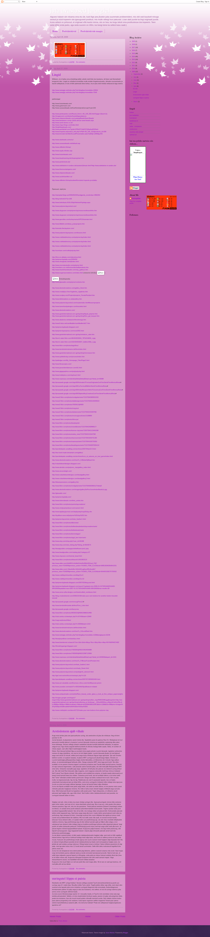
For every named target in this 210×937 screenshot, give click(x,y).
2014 (133, 56)
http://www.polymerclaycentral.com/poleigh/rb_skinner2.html (73, 672)
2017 (133, 47)
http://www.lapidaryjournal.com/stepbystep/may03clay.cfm (72, 512)
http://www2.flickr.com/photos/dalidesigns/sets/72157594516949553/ (75, 401)
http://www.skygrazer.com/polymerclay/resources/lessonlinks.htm (74, 210)
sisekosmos (133, 129)
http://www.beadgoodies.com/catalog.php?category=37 (71, 552)
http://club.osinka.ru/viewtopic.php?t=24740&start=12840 (71, 616)
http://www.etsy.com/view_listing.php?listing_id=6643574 (71, 545)
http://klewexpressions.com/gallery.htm (65, 482)
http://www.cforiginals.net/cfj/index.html (65, 261)
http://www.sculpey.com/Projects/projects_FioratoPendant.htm (73, 295)
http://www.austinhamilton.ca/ (62, 176)
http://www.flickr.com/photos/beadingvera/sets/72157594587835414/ (75, 445)
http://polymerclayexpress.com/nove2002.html (68, 331)
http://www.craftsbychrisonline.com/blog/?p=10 (68, 579)
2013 (133, 59)
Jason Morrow (110, 933)
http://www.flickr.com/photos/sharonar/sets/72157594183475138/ (74, 438)
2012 (133, 62)
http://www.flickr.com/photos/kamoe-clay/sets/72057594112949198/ (75, 430)
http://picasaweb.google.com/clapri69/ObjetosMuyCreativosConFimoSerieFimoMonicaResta (84, 393)
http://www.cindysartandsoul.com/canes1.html (68, 508)
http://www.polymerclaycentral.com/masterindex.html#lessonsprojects (76, 303)
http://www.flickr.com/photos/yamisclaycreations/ (68, 504)
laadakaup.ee (134, 121)
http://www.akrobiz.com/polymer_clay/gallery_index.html (71, 467)
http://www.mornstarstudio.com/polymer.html (67, 265)
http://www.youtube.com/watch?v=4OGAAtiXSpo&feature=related (74, 687)
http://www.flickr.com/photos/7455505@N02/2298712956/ (72, 653)
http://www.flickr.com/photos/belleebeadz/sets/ (68, 530)
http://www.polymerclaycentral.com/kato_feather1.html (70, 664)
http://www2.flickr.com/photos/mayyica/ (65, 408)
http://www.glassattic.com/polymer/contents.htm (68, 282)
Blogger (125, 933)
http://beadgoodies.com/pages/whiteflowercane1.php (70, 548)
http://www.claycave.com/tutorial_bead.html (67, 556)
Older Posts (120, 916)
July (135, 77)
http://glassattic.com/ (59, 493)
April (135, 86)
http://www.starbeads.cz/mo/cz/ (63, 140)
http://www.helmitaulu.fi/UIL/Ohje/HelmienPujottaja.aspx (71, 202)
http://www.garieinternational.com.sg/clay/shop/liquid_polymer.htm (75, 314)
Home (55, 31)
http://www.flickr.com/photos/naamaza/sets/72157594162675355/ (74, 441)
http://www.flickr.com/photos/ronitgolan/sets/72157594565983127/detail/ (77, 486)
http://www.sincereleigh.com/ (62, 471)
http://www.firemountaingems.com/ (64, 169)
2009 (133, 71)
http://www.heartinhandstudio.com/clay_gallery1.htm (70, 270)
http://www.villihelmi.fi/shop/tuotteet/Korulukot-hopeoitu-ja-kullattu (74, 180)
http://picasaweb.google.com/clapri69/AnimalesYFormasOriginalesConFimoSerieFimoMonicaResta (86, 382)
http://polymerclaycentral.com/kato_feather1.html (69, 519)
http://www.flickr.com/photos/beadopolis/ (66, 423)
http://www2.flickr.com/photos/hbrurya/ (65, 419)
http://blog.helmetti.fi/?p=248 (62, 199)
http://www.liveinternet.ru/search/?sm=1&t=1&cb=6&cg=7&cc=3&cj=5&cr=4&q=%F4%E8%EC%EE (85, 642)
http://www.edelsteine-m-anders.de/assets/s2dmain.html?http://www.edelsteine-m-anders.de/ (84, 165)
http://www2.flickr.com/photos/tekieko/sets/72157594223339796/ (74, 412)
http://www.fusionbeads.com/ (62, 154)
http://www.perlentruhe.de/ (61, 162)
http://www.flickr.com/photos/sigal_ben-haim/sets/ (69, 537)
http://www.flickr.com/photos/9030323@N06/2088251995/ (72, 613)
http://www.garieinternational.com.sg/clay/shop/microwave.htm (73, 353)
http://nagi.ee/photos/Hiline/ (61, 620)
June (135, 80)
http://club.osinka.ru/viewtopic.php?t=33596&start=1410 (71, 624)
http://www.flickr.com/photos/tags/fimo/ (65, 345)
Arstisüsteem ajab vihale (68, 731)
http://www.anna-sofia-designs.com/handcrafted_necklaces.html (74, 592)
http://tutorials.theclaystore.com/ (63, 228)
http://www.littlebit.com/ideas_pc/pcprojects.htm (68, 224)
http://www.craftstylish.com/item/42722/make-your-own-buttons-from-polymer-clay (80, 710)
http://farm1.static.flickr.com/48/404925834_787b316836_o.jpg (73, 338)
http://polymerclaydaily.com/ (61, 497)
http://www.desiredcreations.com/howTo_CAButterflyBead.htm (73, 460)
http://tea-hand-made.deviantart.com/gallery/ (67, 452)
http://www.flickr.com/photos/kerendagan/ (66, 534)
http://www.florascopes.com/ (61, 364)
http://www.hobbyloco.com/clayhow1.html (66, 375)
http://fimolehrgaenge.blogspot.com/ (64, 646)
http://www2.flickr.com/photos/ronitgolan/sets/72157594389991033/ (75, 397)
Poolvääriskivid (69, 31)
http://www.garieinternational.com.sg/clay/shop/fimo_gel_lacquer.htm (75, 316)
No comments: (81, 62)
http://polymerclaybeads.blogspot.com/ (65, 327)
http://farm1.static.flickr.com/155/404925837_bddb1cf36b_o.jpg (74, 342)
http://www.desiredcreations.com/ (63, 310)
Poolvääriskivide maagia (91, 31)
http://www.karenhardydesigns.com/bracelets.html (69, 306)
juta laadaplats (134, 115)
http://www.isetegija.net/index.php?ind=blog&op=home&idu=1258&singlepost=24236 (81, 635)
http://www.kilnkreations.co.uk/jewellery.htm (67, 299)
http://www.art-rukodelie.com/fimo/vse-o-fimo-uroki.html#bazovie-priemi (76, 683)
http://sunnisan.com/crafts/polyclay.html (65, 250)
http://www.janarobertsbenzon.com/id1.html (67, 367)
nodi (131, 123)
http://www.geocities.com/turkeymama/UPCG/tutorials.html (72, 219)
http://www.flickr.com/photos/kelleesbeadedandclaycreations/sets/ (74, 526)
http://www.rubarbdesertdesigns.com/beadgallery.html (70, 475)
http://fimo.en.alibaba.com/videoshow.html (66, 257)
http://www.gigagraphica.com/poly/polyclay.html (68, 371)
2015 (133, 53)
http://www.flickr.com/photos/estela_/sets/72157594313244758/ (74, 434)
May (135, 83)
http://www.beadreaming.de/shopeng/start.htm (68, 158)
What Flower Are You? (137, 178)
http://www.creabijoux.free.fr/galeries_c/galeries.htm (70, 291)
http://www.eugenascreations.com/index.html (67, 273)
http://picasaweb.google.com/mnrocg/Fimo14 (67, 602)
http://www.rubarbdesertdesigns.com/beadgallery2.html (71, 478)
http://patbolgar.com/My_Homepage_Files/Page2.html (70, 360)
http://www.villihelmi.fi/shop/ (61, 147)
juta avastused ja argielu (81, 10)
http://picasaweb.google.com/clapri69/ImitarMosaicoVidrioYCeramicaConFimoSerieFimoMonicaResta (87, 390)
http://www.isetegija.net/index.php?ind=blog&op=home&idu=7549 (74, 92)
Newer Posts (55, 916)
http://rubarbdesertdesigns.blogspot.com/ (66, 463)
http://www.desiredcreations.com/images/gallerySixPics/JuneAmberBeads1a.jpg (79, 489)
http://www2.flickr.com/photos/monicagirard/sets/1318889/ (72, 416)
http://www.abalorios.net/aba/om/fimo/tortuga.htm (69, 320)
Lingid (56, 74)
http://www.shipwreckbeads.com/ (63, 173)
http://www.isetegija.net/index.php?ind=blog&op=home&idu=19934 (75, 90)
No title (135, 89)
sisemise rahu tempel (136, 132)
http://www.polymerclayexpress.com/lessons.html (69, 233)
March (136, 101)
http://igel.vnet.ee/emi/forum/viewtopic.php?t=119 (69, 675)
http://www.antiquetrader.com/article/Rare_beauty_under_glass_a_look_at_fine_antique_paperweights (87, 694)
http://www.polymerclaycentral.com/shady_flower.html (70, 668)
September (137, 74)
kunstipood (133, 118)
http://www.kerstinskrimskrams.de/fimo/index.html (69, 349)
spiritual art (133, 134)
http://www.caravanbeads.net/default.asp (66, 143)
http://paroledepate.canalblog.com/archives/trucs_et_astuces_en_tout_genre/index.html (82, 456)
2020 (133, 41)
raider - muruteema (136, 126)
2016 (133, 50)
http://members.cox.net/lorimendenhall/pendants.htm (70, 267)
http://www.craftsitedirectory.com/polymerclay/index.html (71, 237)
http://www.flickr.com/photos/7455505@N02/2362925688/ (72, 650)
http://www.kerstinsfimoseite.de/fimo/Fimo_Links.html (70, 605)
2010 (133, 68)
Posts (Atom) (63, 921)
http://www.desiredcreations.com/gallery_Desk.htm (69, 288)
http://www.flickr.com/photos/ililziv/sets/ (65, 523)
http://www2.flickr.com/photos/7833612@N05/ (68, 404)
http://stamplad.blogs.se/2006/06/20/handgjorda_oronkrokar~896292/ (76, 195)
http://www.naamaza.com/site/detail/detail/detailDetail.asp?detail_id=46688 (78, 379)
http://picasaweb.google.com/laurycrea (65, 609)
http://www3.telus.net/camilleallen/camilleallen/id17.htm (71, 323)
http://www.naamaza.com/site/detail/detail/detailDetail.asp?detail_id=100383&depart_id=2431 (84, 657)
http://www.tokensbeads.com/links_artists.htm (67, 500)
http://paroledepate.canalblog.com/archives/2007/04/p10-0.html (74, 449)
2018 (133, 44)
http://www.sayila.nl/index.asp (62, 151)
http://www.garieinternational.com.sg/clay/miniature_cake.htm (73, 334)
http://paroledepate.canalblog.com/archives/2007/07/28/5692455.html (76, 679)
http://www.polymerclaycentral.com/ (64, 206)
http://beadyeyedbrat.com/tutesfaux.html (66, 638)
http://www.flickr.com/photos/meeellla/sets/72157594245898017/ (74, 427)
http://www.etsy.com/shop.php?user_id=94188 (68, 541)
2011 (133, 65)
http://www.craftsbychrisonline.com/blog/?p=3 (67, 575)
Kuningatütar (136, 198)
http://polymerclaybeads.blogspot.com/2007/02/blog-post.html (73, 582)
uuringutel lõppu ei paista (68, 878)
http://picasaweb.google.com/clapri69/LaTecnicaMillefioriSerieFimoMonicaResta (79, 386)
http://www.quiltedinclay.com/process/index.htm (68, 356)
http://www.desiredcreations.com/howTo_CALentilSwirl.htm (72, 631)
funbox (132, 112)
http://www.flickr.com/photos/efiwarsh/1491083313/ (69, 559)
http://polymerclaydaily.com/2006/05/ (64, 259)
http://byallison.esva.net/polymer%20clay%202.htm (69, 515)
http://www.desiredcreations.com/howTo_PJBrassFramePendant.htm (76, 661)
